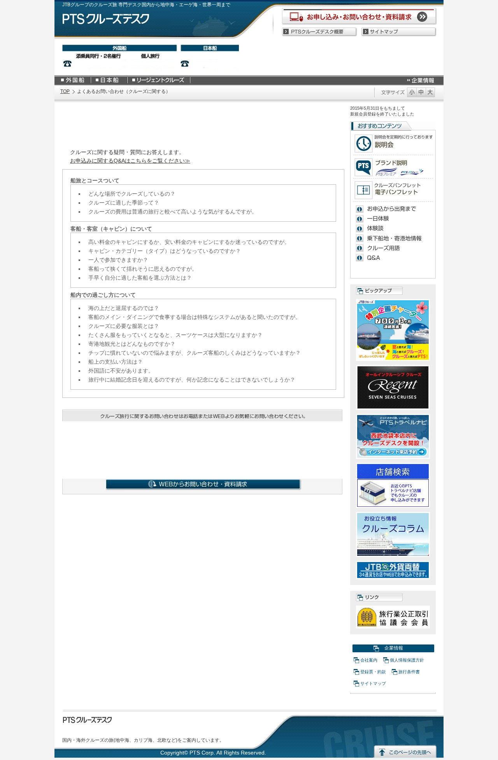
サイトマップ (373, 683)
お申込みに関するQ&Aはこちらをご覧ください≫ (130, 161)
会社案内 (368, 660)
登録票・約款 (373, 671)
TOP (65, 91)
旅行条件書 (409, 671)
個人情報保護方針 (407, 660)
